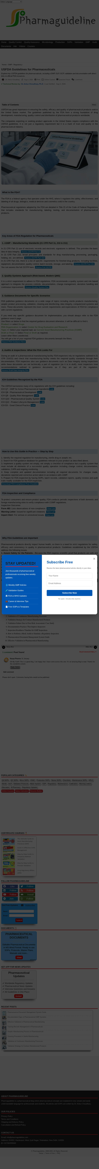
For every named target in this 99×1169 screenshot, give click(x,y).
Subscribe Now (69, 593)
